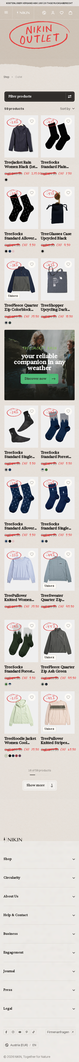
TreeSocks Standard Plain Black (53, 164)
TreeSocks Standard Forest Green (18, 669)
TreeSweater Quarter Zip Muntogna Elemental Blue (54, 597)
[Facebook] (6, 1032)
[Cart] (70, 13)
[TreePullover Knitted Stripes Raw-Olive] (58, 712)
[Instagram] (13, 1032)
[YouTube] (20, 1032)
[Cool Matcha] (6, 756)
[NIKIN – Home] (13, 839)
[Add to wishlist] (32, 121)
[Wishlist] (61, 12)
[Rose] (13, 251)
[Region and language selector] (44, 12)
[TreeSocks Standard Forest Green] (21, 641)
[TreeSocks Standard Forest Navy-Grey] (58, 426)
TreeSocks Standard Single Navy (55, 526)
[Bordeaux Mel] (16, 755)
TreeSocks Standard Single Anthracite (18, 454)
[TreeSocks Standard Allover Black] (21, 208)
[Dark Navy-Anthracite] (6, 323)
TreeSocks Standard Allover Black (19, 236)
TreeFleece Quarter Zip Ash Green (58, 669)
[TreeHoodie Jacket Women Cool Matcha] (21, 712)
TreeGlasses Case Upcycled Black (56, 236)
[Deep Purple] (19, 755)
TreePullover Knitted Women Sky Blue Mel (18, 597)
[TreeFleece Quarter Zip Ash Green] (58, 641)
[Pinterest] (26, 1032)
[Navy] (10, 251)
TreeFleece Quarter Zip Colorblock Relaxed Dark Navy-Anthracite (21, 307)
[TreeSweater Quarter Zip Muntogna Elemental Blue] (58, 569)
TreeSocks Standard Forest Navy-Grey (55, 454)
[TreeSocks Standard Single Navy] (58, 498)
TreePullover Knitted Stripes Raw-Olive (54, 740)
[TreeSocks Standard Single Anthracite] (21, 426)
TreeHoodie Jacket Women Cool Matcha (20, 740)
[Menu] (6, 13)
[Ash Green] (10, 322)
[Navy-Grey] (42, 469)
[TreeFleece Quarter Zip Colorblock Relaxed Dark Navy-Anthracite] (21, 279)
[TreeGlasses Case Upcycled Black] (58, 208)
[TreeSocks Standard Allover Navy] (21, 498)
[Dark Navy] (13, 755)
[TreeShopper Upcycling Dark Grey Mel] (58, 279)
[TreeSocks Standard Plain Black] (58, 136)
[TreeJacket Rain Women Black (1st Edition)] (21, 136)
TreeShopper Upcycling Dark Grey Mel (54, 307)
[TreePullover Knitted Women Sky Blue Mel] (21, 569)
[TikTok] (33, 1032)
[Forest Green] (46, 469)
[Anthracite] (6, 469)
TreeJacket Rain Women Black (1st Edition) (19, 164)
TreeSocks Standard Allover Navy (19, 526)
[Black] (6, 180)
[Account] (53, 13)
